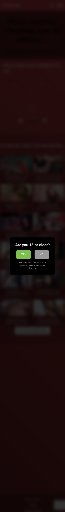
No (41, 254)
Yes (23, 254)
